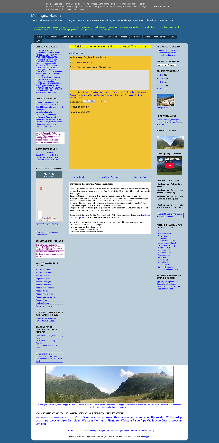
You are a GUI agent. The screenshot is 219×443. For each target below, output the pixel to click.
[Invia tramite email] (84, 101)
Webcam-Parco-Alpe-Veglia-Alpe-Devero (128, 95)
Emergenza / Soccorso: (45, 153)
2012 (161, 85)
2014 (161, 78)
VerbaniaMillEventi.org (166, 245)
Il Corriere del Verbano (166, 241)
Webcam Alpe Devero (44, 306)
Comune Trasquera (165, 267)
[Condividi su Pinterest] (94, 101)
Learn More (159, 6)
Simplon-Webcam (129, 417)
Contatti (79, 430)
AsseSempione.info (165, 253)
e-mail (100, 101)
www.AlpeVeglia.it (145, 430)
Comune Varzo (163, 265)
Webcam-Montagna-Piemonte (100, 95)
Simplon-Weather (106, 92)
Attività (101, 37)
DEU (38, 41)
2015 (161, 75)
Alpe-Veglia (58, 418)
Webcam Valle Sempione (45, 288)
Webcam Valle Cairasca (44, 294)
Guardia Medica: (42, 155)
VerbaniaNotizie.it (164, 250)
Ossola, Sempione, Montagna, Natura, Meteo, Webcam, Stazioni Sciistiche (169, 122)
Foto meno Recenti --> (142, 177)
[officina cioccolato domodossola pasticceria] (49, 361)
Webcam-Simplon (76, 98)
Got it (170, 6)
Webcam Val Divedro (43, 273)
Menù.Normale (160, 37)
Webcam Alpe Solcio (43, 285)
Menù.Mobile (52, 37)
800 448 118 (53, 155)
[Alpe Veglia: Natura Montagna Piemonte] (170, 142)
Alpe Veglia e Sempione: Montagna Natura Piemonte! (117, 430)
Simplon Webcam (42, 303)
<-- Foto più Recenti (76, 177)
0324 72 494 (53, 157)
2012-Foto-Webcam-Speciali (44, 418)
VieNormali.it (163, 260)
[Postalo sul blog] (87, 101)
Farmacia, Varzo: (42, 157)
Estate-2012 (68, 418)
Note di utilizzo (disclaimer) (168, 50)
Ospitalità (90, 37)
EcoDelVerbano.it (164, 234)
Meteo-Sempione (92, 92)
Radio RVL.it (162, 257)
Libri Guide (112, 37)
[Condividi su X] (89, 101)
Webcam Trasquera (43, 276)
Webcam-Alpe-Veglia (121, 92)
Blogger (146, 437)
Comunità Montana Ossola (168, 269)
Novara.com (162, 236)
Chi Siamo (70, 430)
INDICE (39, 37)
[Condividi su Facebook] (91, 101)
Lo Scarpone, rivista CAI (167, 243)
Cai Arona (161, 231)
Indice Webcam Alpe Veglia (109, 177)
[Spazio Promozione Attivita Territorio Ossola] (49, 235)
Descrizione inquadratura (167, 53)
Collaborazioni (89, 430)
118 (55, 153)
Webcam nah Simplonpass (46, 270)
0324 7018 (54, 160)
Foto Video (135, 37)
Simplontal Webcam (43, 279)
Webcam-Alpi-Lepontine (139, 92)
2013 (161, 82)
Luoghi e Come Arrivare (71, 37)
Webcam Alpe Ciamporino (45, 297)
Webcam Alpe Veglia (43, 282)
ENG (173, 37)
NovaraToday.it (164, 248)
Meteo (147, 37)
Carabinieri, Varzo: (43, 160)
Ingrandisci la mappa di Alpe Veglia (47, 224)
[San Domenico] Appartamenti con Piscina (47, 125)
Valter (141, 215)
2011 (161, 89)
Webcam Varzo (41, 300)
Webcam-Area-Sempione (79, 95)
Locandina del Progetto (167, 55)
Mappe (124, 37)
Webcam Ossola (42, 291)
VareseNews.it (163, 262)
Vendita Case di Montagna (46, 113)
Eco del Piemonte (164, 238)
